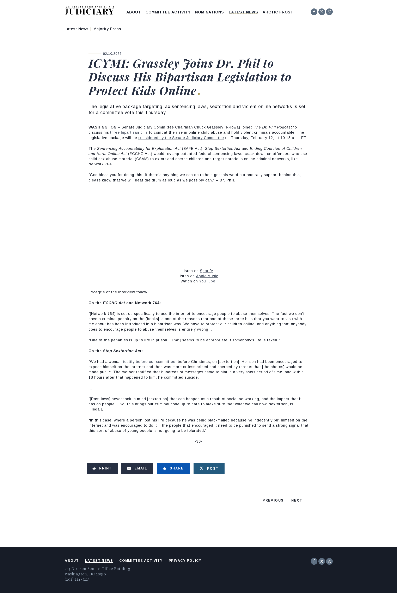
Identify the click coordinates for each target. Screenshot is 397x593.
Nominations (209, 12)
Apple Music (207, 276)
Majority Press (107, 29)
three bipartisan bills (128, 132)
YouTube (207, 281)
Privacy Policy (185, 560)
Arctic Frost (278, 12)
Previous (273, 500)
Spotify (206, 271)
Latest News (243, 12)
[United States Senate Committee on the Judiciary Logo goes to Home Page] (91, 11)
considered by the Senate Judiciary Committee (181, 138)
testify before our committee (149, 362)
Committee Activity (168, 12)
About (133, 12)
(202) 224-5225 (77, 579)
